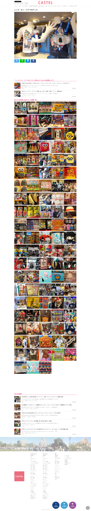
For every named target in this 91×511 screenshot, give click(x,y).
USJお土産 (33, 416)
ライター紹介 (67, 455)
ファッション (33, 480)
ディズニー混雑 (33, 461)
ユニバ (23, 400)
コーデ (56, 464)
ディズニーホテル (33, 483)
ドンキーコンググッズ (25, 424)
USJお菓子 (23, 416)
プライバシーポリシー (68, 458)
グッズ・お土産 (33, 485)
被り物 (26, 400)
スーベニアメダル (33, 494)
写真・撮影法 (33, 473)
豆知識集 (32, 491)
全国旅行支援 (33, 497)
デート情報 (32, 492)
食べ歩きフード (33, 498)
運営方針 (66, 464)
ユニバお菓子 (28, 416)
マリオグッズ (36, 408)
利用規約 (66, 461)
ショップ (32, 488)
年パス (56, 479)
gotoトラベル (33, 495)
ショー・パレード (33, 470)
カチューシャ (31, 400)
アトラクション (33, 464)
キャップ (35, 400)
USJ (31, 408)
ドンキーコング (32, 424)
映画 (55, 473)
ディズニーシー (33, 458)
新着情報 (32, 455)
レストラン (32, 471)
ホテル (56, 474)
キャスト (32, 479)
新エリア (32, 482)
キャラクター (33, 486)
